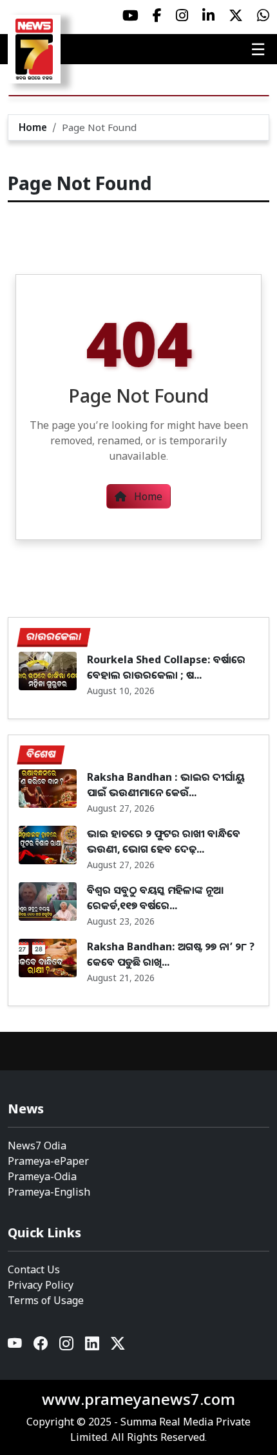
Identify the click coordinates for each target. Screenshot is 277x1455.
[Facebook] (41, 1346)
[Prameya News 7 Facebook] (157, 15)
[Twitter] (118, 1346)
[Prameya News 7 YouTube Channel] (130, 15)
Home (33, 127)
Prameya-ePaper (48, 1161)
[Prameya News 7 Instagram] (182, 15)
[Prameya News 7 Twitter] (235, 15)
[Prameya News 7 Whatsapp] (263, 15)
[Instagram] (67, 1346)
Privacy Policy (40, 1285)
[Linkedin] (92, 1346)
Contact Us (34, 1269)
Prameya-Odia (42, 1176)
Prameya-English (49, 1192)
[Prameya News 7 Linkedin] (208, 15)
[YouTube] (15, 1346)
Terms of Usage (46, 1300)
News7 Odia (37, 1145)
